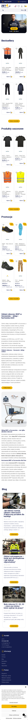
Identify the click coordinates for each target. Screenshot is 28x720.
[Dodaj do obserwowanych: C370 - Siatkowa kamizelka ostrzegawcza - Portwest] (3, 172)
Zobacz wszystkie (14, 121)
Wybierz (8, 76)
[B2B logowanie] (15, 6)
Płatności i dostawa (6, 678)
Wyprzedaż (4, 665)
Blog (3, 659)
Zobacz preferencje (14, 715)
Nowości (4, 663)
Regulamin (4, 673)
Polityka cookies (9, 718)
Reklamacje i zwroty (6, 675)
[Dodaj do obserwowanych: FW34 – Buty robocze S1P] (3, 225)
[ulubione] (19, 6)
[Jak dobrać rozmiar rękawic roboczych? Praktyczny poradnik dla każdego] (14, 508)
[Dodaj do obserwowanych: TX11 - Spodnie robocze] (16, 261)
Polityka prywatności (17, 718)
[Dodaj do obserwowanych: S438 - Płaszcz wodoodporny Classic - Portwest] (16, 84)
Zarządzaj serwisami (13, 702)
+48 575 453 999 (7, 1)
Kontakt (3, 655)
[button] (25, 687)
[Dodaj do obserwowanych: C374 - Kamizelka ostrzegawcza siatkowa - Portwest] (16, 172)
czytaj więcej (14, 534)
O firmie (3, 657)
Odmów (14, 710)
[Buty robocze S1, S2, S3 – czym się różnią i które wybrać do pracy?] (14, 602)
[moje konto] (22, 6)
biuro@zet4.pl (8, 647)
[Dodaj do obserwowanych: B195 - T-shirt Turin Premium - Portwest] (16, 136)
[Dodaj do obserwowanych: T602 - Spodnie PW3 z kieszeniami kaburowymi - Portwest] (3, 84)
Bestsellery (4, 661)
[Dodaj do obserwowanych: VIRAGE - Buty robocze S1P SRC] (3, 261)
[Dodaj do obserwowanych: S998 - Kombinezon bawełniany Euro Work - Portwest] (16, 48)
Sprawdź (14, 28)
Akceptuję (14, 706)
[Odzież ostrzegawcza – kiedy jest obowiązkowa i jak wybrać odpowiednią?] (14, 554)
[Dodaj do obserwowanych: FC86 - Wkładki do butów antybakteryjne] (16, 225)
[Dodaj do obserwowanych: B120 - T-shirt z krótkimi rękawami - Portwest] (3, 136)
